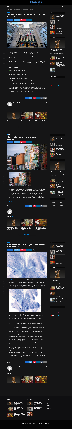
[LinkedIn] (4, 58)
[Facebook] (4, 53)
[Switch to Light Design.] (62, 6)
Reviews (50, 6)
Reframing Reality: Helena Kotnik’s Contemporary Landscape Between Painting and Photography (60, 70)
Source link (11, 201)
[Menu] (8, 7)
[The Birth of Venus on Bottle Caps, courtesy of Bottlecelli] (27, 157)
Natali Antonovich (12, 279)
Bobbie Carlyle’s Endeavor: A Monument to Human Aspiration (12, 120)
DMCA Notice (49, 406)
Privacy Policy (49, 408)
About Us (48, 402)
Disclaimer (48, 405)
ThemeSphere (41, 425)
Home (21, 6)
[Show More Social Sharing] (34, 20)
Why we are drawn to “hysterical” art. (59, 32)
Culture (45, 6)
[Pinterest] (4, 60)
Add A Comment (27, 234)
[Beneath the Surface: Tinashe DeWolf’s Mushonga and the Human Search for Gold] (41, 115)
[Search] (64, 7)
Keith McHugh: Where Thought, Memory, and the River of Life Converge (26, 120)
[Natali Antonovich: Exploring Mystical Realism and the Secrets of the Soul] (27, 265)
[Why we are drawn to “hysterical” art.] (52, 32)
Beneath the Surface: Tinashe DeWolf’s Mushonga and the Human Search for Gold (40, 120)
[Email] (4, 63)
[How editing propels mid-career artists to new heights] (52, 22)
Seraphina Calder (16, 102)
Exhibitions (26, 6)
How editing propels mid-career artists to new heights (60, 21)
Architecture (33, 6)
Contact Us (49, 403)
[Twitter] (4, 55)
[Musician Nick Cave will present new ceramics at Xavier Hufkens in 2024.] (52, 27)
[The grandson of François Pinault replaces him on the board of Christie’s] (27, 35)
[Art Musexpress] (36, 2)
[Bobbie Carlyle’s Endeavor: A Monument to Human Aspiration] (13, 115)
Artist (9, 12)
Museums (40, 6)
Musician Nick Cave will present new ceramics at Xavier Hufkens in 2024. (60, 26)
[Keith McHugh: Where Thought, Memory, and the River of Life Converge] (27, 115)
